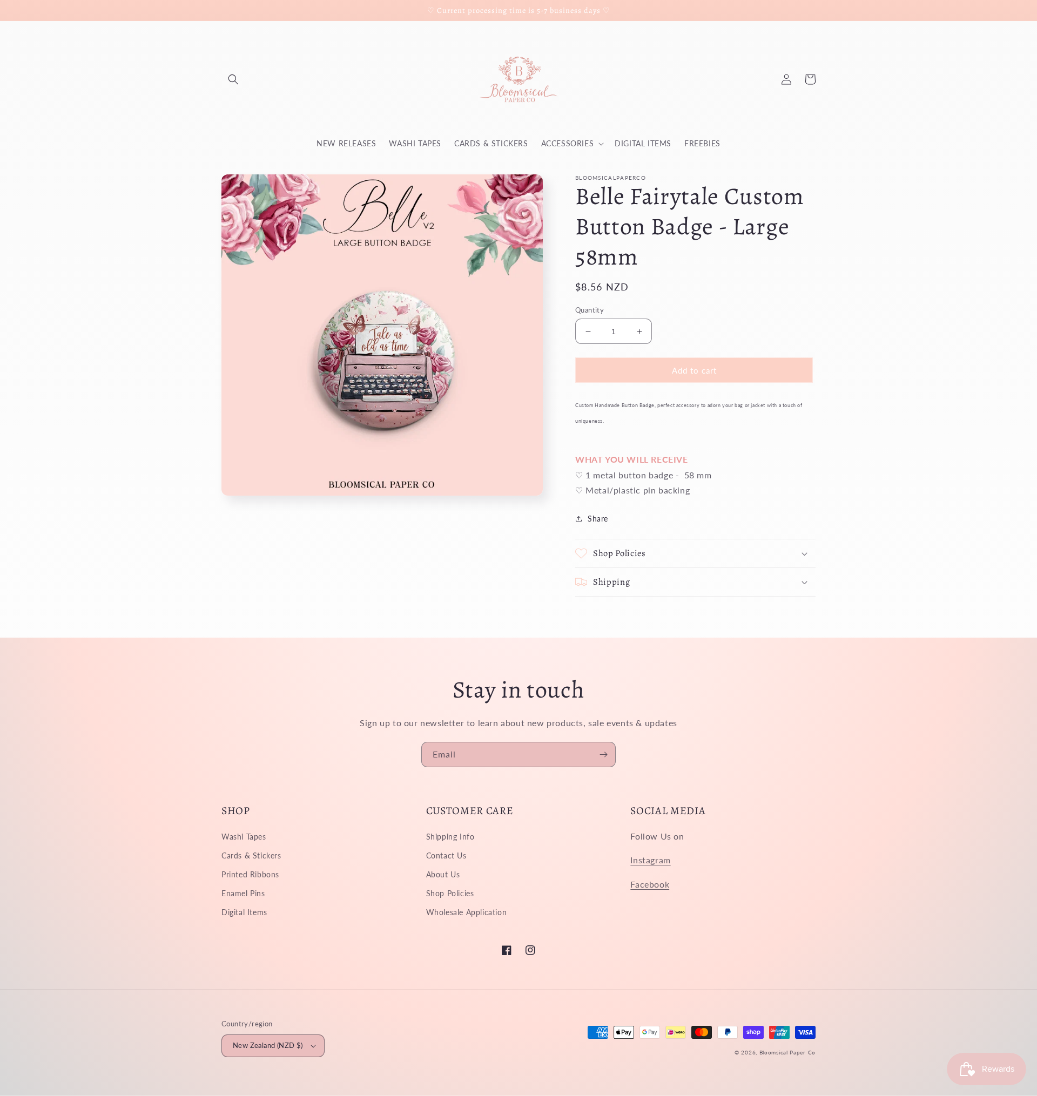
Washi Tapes (243, 836)
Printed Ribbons (250, 874)
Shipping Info (450, 836)
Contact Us (446, 855)
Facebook (649, 884)
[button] (233, 79)
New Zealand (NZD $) (268, 1045)
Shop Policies (450, 893)
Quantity (589, 310)
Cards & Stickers (251, 855)
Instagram (650, 860)
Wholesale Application (466, 912)
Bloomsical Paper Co (787, 1052)
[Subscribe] (603, 754)
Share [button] (598, 518)
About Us (443, 874)
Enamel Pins (243, 893)
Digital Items (244, 912)
